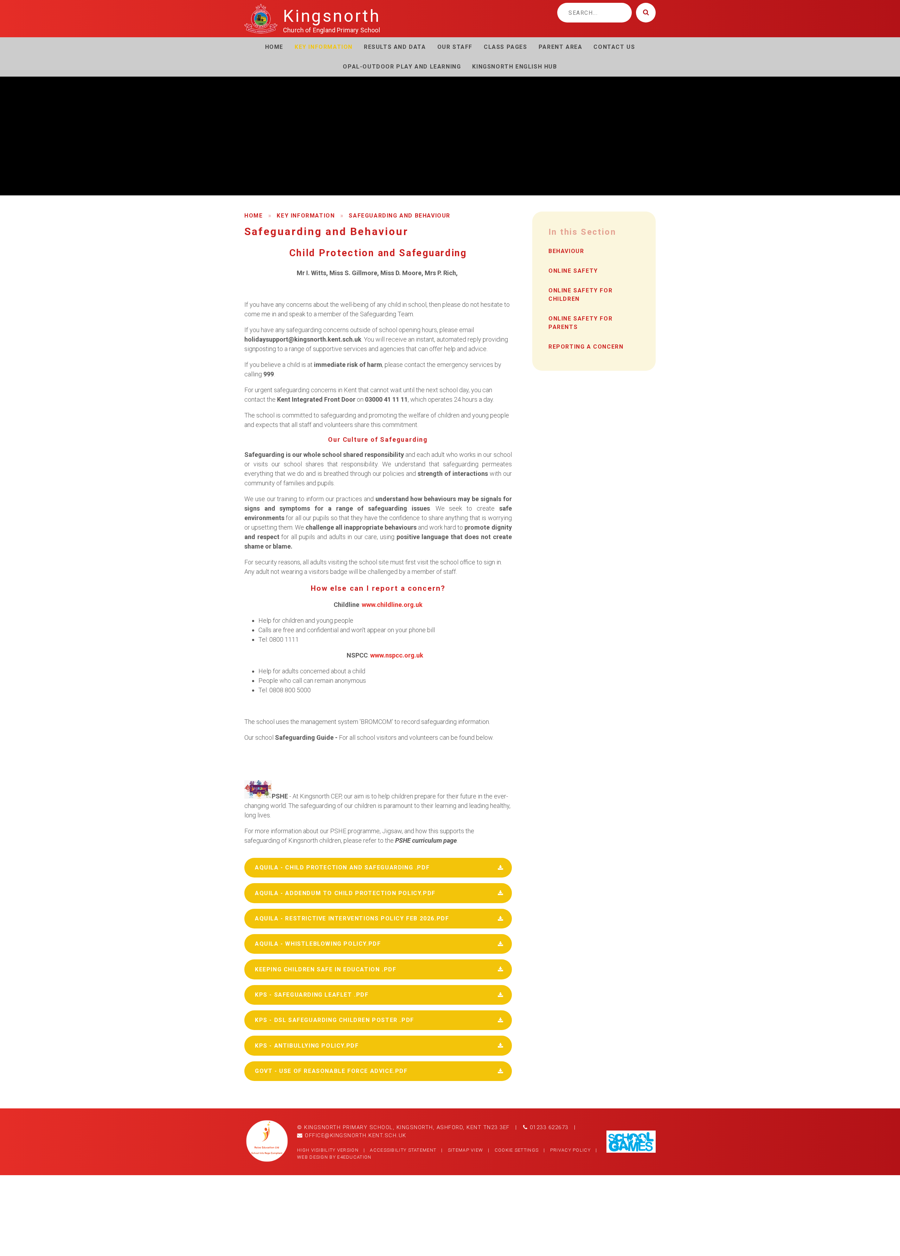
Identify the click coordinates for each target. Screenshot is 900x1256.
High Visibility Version (328, 1150)
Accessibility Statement (403, 1150)
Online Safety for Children (580, 294)
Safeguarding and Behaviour (399, 215)
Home (253, 215)
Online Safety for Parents (580, 322)
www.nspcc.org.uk (396, 655)
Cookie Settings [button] (517, 1150)
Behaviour (566, 251)
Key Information (306, 215)
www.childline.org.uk (392, 604)
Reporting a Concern (585, 346)
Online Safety (573, 270)
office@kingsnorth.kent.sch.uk (354, 1135)
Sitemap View (465, 1150)
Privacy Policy (570, 1150)
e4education (354, 1157)
